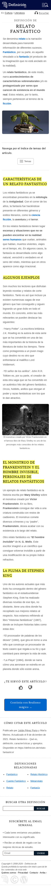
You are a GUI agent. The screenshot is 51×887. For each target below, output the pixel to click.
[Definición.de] (14, 4)
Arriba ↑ (43, 872)
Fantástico (11, 774)
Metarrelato (36, 781)
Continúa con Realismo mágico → (25, 705)
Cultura (8, 13)
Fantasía (35, 787)
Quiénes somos (8, 872)
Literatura (20, 13)
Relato (9, 787)
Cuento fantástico (16, 781)
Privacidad (23, 872)
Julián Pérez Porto (28, 730)
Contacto (34, 872)
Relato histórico (38, 774)
